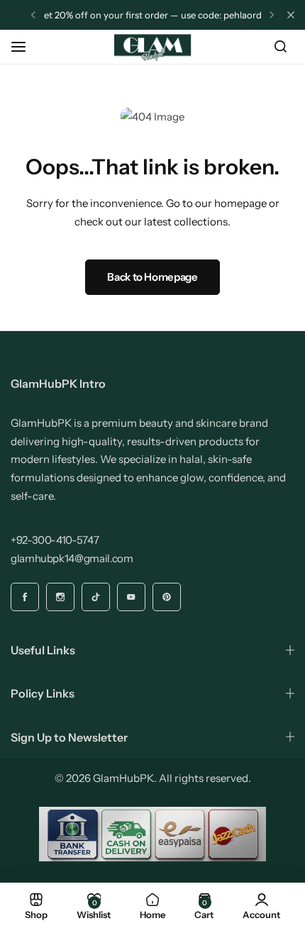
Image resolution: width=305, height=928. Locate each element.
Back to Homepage (152, 277)
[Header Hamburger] (25, 46)
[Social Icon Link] (25, 597)
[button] (33, 15)
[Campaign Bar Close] (291, 15)
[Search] (280, 47)
